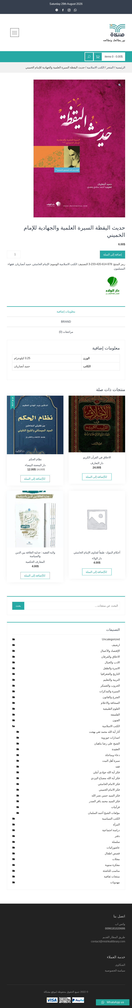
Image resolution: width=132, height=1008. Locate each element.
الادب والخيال (112, 662)
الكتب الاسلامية (95, 67)
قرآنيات (115, 807)
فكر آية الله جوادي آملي (106, 772)
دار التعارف (96, 463)
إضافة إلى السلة (112, 254)
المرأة (116, 824)
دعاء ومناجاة (112, 755)
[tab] (66, 311)
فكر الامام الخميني (109, 789)
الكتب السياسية (111, 818)
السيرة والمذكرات (109, 691)
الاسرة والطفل (111, 668)
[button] (120, 85)
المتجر (110, 67)
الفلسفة (115, 714)
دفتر (117, 836)
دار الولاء (97, 558)
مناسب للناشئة (111, 870)
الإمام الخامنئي (40, 264)
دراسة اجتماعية (111, 830)
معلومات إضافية (66, 311)
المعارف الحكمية (35, 561)
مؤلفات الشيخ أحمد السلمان (104, 812)
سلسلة (116, 841)
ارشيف (116, 645)
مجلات (116, 859)
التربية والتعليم (111, 679)
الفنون (116, 720)
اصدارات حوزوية (110, 737)
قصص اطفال (112, 853)
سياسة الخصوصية (115, 970)
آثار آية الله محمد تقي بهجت (104, 731)
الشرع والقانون (111, 697)
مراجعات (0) (66, 331)
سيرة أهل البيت (111, 760)
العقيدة (116, 749)
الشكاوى (120, 964)
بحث (18, 605)
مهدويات (115, 882)
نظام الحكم (35, 459)
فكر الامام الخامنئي (109, 784)
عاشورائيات (113, 847)
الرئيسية (120, 67)
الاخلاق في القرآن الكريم (97, 457)
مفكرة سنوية (112, 864)
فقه (118, 766)
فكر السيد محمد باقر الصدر (104, 801)
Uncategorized (111, 639)
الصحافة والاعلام (110, 702)
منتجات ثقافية (112, 876)
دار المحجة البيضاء (35, 465)
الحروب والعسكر (110, 685)
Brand (66, 321)
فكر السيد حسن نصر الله (106, 795)
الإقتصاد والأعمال (110, 650)
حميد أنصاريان (23, 264)
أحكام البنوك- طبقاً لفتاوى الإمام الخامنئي (97, 552)
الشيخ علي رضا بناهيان (107, 743)
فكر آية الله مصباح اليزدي (105, 778)
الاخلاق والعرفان (110, 656)
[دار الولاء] (112, 286)
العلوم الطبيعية (111, 708)
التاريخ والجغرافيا (110, 673)
